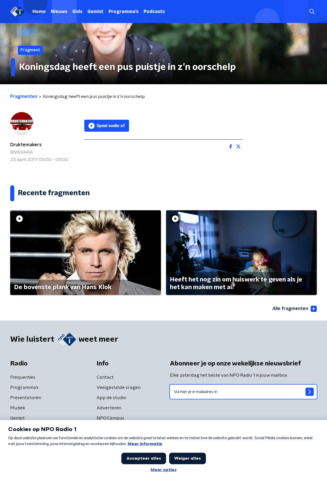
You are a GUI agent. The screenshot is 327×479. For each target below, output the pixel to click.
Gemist (95, 11)
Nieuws (59, 11)
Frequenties (22, 377)
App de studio (111, 398)
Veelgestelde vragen (119, 387)
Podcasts (154, 11)
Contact (105, 377)
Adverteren (109, 408)
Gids (77, 11)
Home (39, 11)
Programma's (123, 11)
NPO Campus (110, 418)
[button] (312, 11)
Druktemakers (26, 145)
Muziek (17, 408)
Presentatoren (25, 398)
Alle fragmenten (290, 308)
